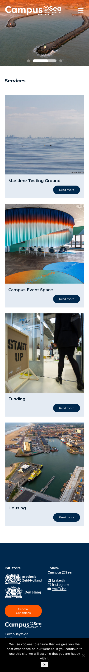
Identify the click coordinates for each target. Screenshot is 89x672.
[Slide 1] (28, 60)
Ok (44, 665)
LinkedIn (59, 580)
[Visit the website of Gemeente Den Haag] (24, 593)
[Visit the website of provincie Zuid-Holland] (24, 580)
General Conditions (23, 610)
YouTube (59, 589)
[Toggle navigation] (81, 10)
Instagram (60, 585)
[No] (83, 655)
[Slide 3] (60, 60)
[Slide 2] (44, 60)
